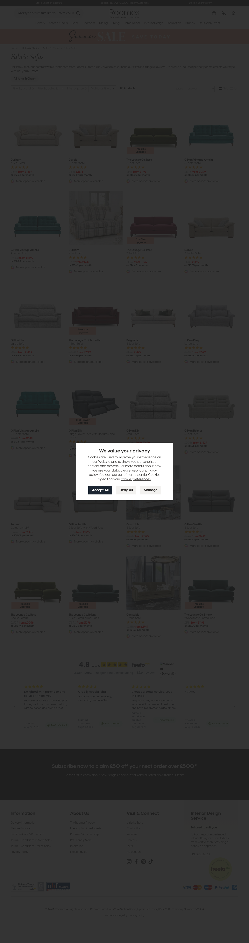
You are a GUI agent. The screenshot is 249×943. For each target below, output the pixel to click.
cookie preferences (136, 479)
